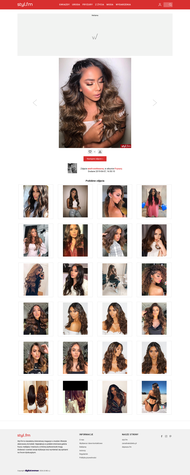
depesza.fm (126, 447)
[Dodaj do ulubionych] (90, 151)
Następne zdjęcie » (95, 159)
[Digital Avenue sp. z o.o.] (32, 471)
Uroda (76, 4)
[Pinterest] (170, 436)
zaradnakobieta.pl (129, 443)
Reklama (82, 447)
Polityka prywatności (87, 458)
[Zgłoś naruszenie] (100, 151)
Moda (110, 4)
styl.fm (125, 440)
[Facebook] (162, 436)
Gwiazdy (64, 4)
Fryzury (87, 4)
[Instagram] (166, 436)
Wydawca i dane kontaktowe (90, 443)
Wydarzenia (123, 4)
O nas (81, 440)
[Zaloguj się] (160, 5)
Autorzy (82, 450)
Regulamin (83, 454)
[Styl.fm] (27, 5)
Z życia (99, 4)
